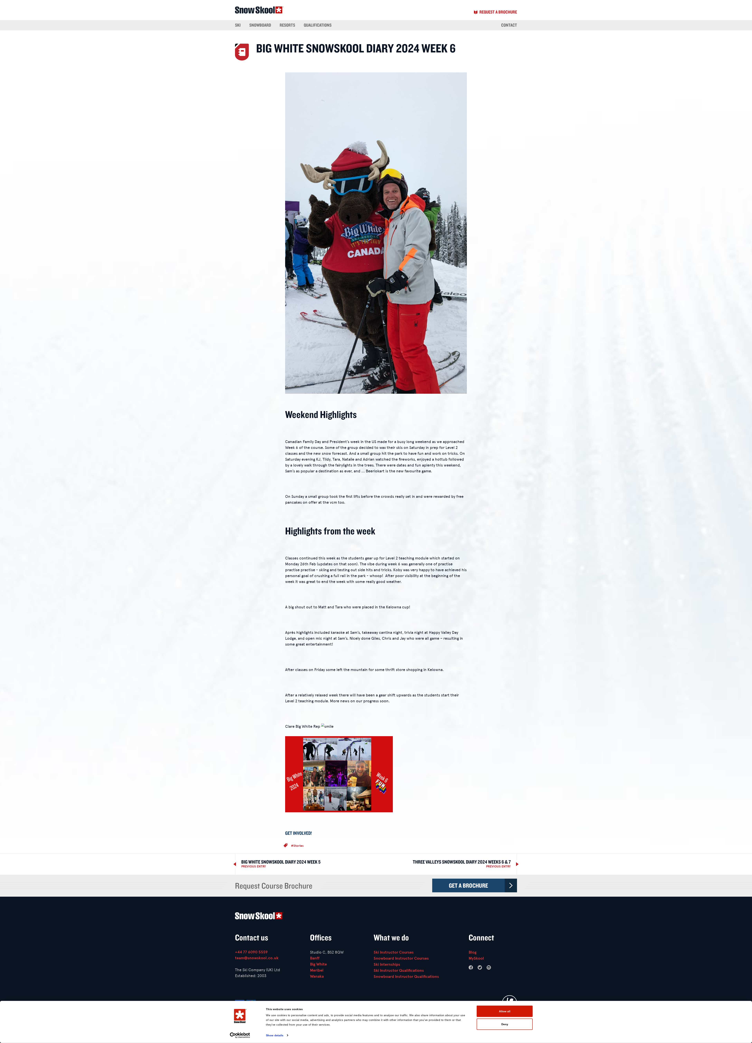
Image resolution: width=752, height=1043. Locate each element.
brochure (498, 12)
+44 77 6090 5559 (251, 952)
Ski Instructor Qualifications (399, 970)
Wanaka (317, 976)
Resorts (287, 25)
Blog (472, 952)
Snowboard (260, 25)
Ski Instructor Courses (394, 952)
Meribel (317, 970)
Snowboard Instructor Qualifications (406, 976)
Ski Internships (387, 964)
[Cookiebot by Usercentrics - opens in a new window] (240, 1035)
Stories (298, 846)
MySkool (476, 958)
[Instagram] (489, 967)
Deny (504, 1024)
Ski (238, 25)
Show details (274, 1035)
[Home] (376, 916)
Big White (318, 964)
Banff (314, 958)
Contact (509, 25)
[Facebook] (471, 967)
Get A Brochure (468, 885)
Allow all (504, 1011)
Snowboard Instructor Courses (401, 958)
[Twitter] (480, 967)
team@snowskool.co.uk (256, 958)
